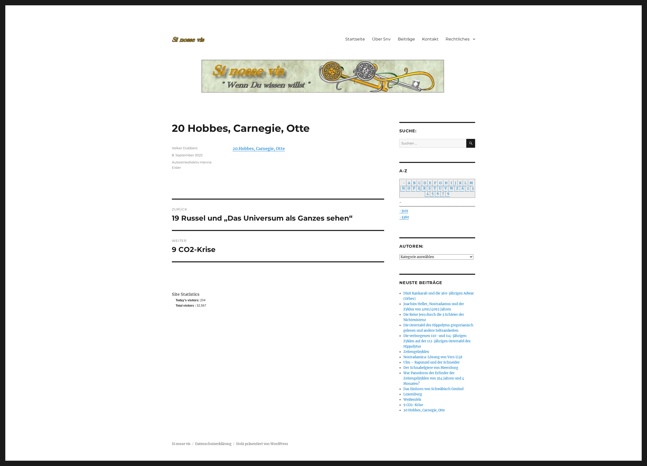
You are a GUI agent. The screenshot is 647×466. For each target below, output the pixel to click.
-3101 (403, 211)
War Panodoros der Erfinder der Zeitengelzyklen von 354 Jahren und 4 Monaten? (433, 378)
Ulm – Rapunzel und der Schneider (431, 362)
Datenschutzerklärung (213, 444)
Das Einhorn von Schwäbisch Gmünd (433, 389)
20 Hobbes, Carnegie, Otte (424, 410)
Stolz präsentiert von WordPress (262, 444)
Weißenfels (412, 399)
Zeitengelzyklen (416, 352)
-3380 (404, 217)
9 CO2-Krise (413, 405)
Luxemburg (412, 394)
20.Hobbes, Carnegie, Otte (259, 148)
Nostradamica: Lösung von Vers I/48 (432, 357)
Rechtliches (458, 39)
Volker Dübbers (184, 148)
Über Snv (381, 39)
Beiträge (406, 39)
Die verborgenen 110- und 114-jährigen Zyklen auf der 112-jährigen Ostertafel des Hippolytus (437, 341)
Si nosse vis (181, 444)
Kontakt (430, 39)
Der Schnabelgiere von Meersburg (430, 368)
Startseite (355, 39)
